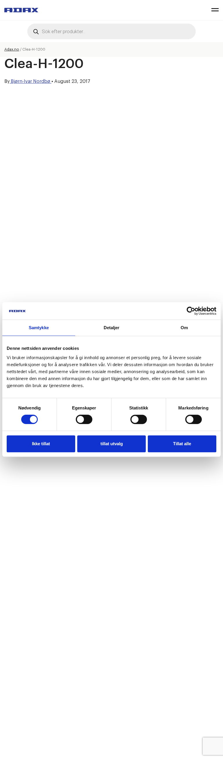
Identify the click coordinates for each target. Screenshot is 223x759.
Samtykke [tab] (39, 327)
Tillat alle (182, 443)
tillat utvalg (111, 443)
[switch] (84, 419)
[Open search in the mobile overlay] (111, 31)
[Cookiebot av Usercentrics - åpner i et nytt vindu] (191, 311)
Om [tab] (184, 327)
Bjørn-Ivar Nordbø (30, 81)
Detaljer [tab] (112, 327)
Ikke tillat (41, 443)
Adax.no (11, 49)
